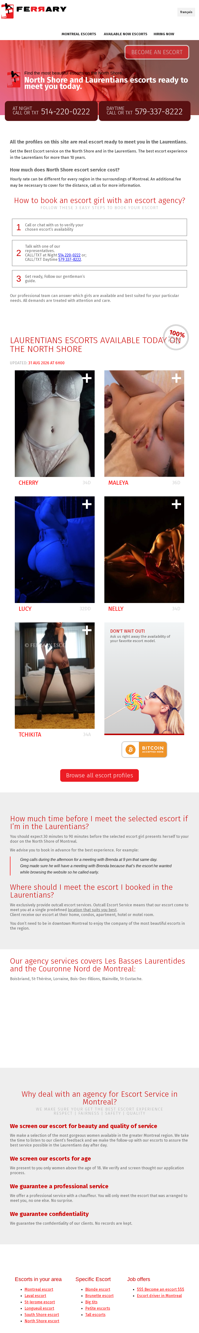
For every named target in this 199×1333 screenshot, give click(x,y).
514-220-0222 (51, 111)
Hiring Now (164, 34)
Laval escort (35, 1295)
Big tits (91, 1302)
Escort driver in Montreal (159, 1295)
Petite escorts (97, 1308)
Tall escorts (95, 1314)
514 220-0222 (69, 255)
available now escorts (125, 34)
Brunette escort (99, 1295)
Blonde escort (97, 1289)
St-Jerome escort (40, 1302)
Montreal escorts (79, 34)
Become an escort (156, 52)
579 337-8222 (69, 259)
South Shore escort (42, 1314)
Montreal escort (39, 1289)
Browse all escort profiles (99, 775)
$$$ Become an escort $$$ (160, 1289)
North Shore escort (42, 1321)
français (186, 12)
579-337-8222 (145, 111)
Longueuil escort (39, 1308)
